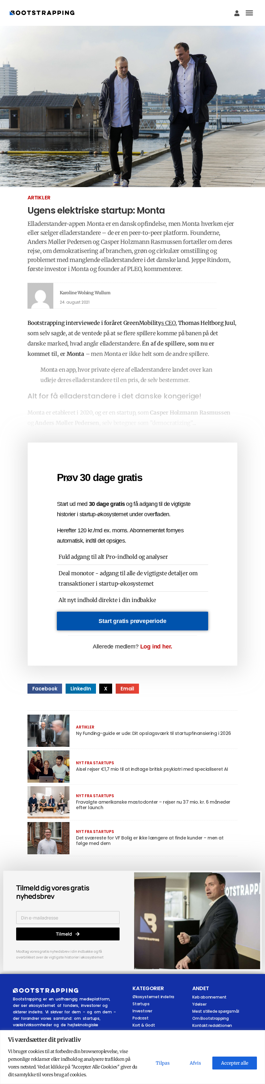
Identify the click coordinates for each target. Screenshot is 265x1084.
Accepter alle (234, 1063)
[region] (132, 1057)
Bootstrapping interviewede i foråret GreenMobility (94, 322)
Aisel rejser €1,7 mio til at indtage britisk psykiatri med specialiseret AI (152, 769)
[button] (249, 13)
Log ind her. (156, 646)
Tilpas (163, 1063)
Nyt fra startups (95, 763)
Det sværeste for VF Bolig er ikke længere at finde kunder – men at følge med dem (149, 841)
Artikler (38, 197)
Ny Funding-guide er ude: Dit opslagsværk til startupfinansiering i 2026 (153, 733)
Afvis (195, 1063)
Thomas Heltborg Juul (206, 322)
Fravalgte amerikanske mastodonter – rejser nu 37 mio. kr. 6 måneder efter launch (153, 805)
